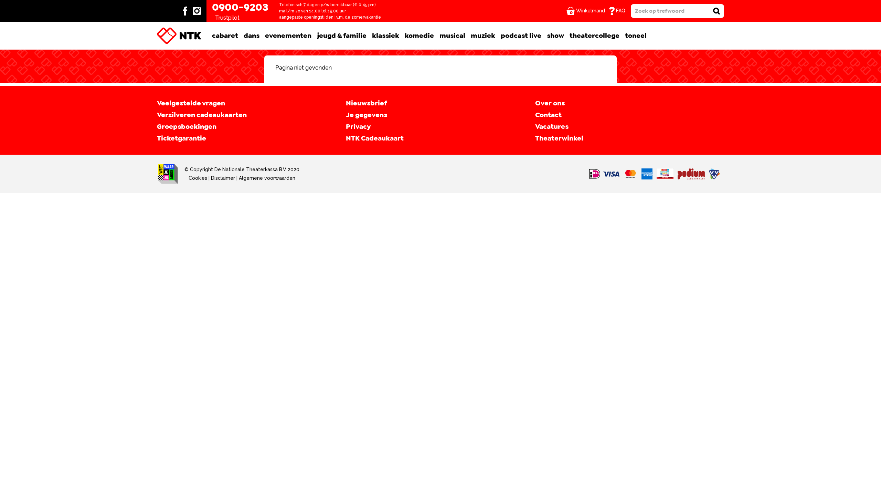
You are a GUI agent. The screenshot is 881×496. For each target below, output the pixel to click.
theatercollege (594, 35)
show (555, 35)
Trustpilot (227, 17)
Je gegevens (366, 115)
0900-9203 (240, 7)
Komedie (419, 35)
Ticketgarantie (181, 138)
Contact (548, 115)
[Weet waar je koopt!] (168, 174)
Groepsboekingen (186, 126)
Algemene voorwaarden (267, 178)
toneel (636, 35)
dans (251, 35)
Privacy (358, 126)
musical (452, 35)
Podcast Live (521, 35)
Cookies (198, 178)
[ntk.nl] (179, 36)
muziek (483, 35)
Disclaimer (223, 178)
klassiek (385, 35)
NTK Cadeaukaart (375, 138)
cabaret (225, 35)
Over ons (550, 103)
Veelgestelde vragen (191, 103)
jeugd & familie (342, 35)
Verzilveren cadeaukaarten (202, 115)
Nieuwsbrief (366, 103)
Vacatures (552, 126)
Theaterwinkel (559, 138)
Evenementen (288, 35)
